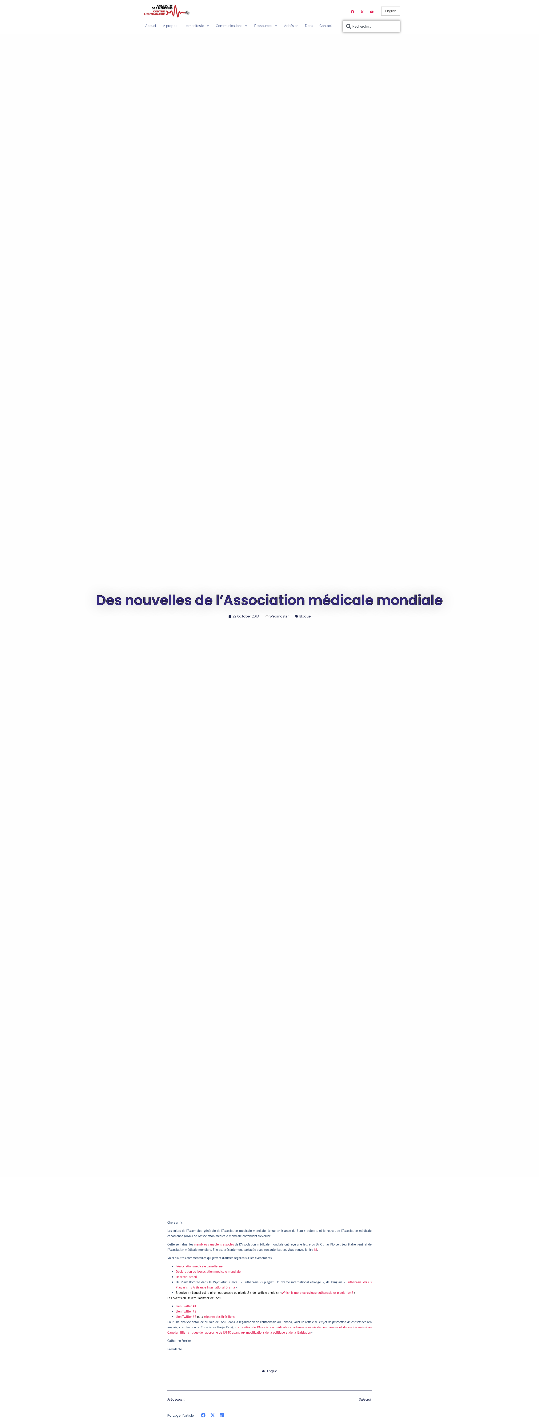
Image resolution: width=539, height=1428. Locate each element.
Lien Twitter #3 (186, 1317)
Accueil (151, 26)
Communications (229, 26)
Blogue (305, 616)
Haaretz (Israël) (186, 1277)
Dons (309, 26)
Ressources (263, 26)
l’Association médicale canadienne (199, 1266)
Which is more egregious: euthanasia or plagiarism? (317, 1293)
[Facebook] (352, 11)
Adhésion (291, 26)
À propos (170, 26)
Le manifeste (194, 26)
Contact (325, 26)
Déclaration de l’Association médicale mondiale (208, 1272)
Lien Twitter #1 (186, 1306)
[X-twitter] (362, 11)
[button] (203, 1415)
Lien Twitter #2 (186, 1311)
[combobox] (371, 26)
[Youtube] (372, 11)
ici (315, 1250)
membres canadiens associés (214, 1244)
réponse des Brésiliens (219, 1317)
